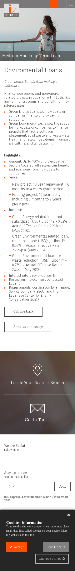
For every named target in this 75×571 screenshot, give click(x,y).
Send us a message (28, 327)
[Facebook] (7, 458)
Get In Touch (37, 420)
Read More (54, 547)
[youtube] (23, 458)
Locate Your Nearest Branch (37, 383)
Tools (46, 4)
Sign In (54, 4)
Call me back (23, 312)
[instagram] (15, 458)
